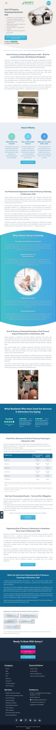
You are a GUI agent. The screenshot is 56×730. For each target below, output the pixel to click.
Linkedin (39, 720)
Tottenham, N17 (11, 616)
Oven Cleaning (9, 707)
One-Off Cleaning (10, 698)
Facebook (16, 720)
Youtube (35, 720)
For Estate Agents (10, 683)
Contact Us (9, 681)
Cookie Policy (33, 671)
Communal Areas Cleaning (13, 712)
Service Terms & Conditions (37, 676)
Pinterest (25, 720)
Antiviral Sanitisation (11, 715)
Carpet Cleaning (10, 700)
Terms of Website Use (36, 673)
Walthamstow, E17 (12, 627)
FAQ (7, 676)
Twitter (21, 720)
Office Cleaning (10, 710)
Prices (7, 673)
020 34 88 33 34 (35, 697)
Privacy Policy (33, 668)
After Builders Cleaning (12, 705)
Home (4, 50)
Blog (7, 671)
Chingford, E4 (11, 621)
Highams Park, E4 (26, 621)
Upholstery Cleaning (11, 703)
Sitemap (28, 728)
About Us (8, 678)
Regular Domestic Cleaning (13, 693)
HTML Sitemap (10, 686)
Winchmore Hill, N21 (29, 616)
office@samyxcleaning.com (39, 699)
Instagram (30, 720)
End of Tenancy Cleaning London (15, 50)
